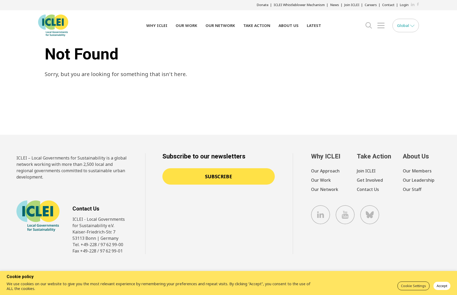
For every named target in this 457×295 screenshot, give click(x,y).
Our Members (417, 171)
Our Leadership (419, 180)
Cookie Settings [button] (413, 285)
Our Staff (412, 189)
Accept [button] (442, 285)
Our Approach (325, 171)
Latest (314, 25)
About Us (288, 25)
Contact (388, 4)
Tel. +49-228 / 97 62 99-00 (97, 244)
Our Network (220, 25)
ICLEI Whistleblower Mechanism (299, 4)
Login (404, 4)
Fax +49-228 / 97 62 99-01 (97, 251)
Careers (371, 4)
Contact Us (368, 189)
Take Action (256, 25)
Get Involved (370, 180)
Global (403, 25)
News (334, 4)
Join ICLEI (351, 4)
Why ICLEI (156, 25)
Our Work (186, 25)
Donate (262, 4)
